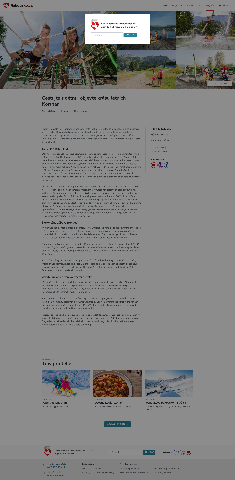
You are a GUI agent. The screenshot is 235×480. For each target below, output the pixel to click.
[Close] (145, 19)
